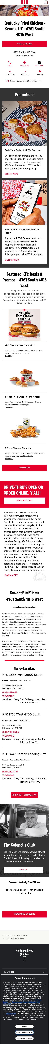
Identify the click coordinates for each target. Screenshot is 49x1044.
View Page (8, 696)
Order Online (24, 44)
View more (24, 468)
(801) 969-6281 (10, 693)
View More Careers (24, 914)
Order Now (11, 174)
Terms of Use (11, 1013)
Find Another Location (24, 795)
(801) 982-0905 (10, 732)
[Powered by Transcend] (4, 1040)
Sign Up (23, 870)
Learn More (11, 575)
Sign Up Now (12, 260)
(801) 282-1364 (10, 772)
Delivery (39, 75)
